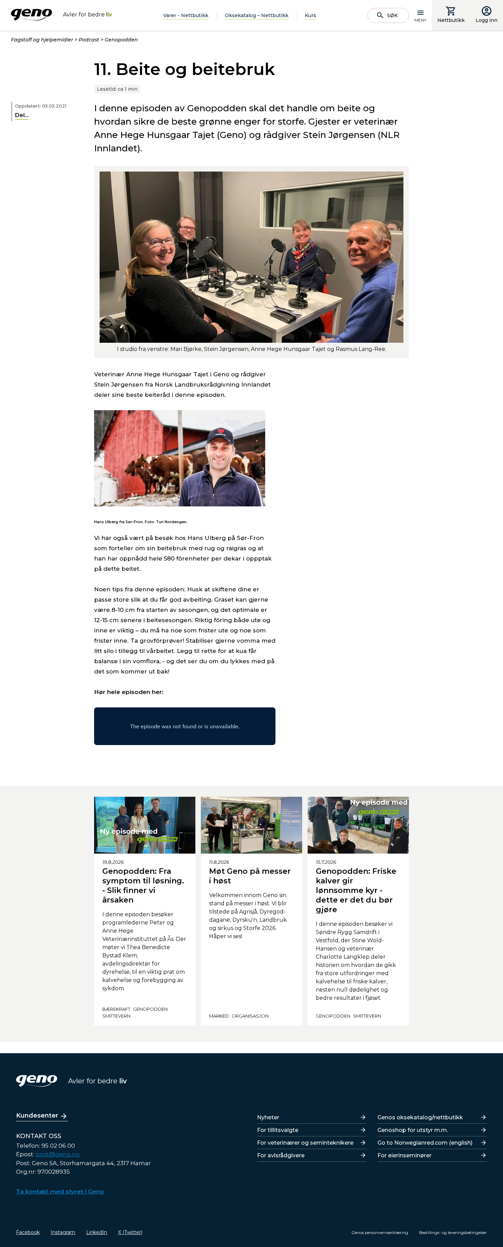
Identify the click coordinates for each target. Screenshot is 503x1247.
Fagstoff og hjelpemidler (42, 40)
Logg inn (487, 20)
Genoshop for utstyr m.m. (412, 1130)
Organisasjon (250, 1016)
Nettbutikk (451, 20)
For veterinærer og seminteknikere (305, 1142)
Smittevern (116, 1016)
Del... (22, 115)
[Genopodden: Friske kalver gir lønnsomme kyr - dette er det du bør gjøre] (358, 825)
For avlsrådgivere (281, 1155)
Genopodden (121, 40)
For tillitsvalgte (277, 1130)
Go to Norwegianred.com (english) (425, 1142)
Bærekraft (116, 1009)
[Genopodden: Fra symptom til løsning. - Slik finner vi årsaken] (144, 825)
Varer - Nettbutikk (185, 15)
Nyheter (268, 1117)
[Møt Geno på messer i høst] (251, 825)
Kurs (310, 15)
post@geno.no (58, 1154)
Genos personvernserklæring (379, 1232)
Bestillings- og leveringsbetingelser (453, 1232)
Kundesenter (37, 1115)
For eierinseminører (404, 1155)
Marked (219, 1016)
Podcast (89, 40)
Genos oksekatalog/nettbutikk (420, 1117)
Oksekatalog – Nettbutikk (256, 15)
